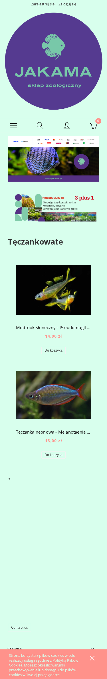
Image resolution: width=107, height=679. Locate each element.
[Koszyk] (93, 125)
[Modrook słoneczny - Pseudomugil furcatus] (53, 290)
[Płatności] (53, 141)
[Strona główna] (53, 61)
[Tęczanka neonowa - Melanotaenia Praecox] (53, 395)
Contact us (19, 627)
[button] (13, 125)
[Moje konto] (67, 126)
